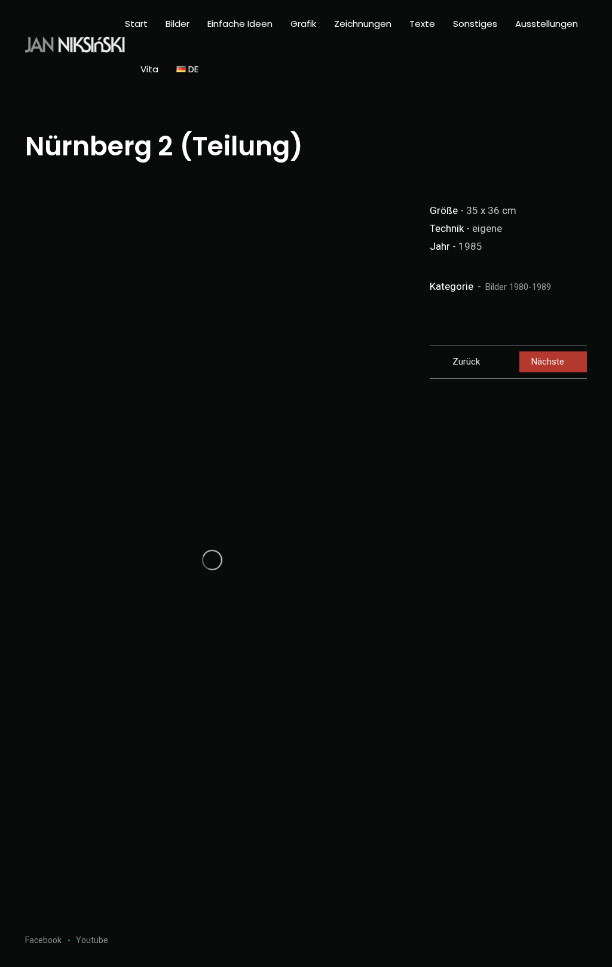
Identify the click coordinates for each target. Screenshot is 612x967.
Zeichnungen (362, 23)
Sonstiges (475, 23)
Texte (422, 23)
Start (136, 23)
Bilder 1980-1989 (518, 286)
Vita (149, 69)
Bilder (177, 23)
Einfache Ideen (240, 23)
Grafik (303, 23)
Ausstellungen (546, 23)
